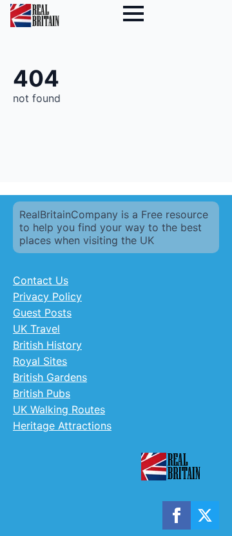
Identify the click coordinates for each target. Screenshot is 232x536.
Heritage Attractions (62, 425)
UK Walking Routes (59, 409)
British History (47, 344)
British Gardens (50, 377)
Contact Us (40, 280)
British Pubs (41, 393)
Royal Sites (40, 361)
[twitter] (205, 515)
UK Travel (36, 328)
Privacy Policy (47, 296)
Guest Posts (42, 312)
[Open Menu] (133, 13)
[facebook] (176, 515)
